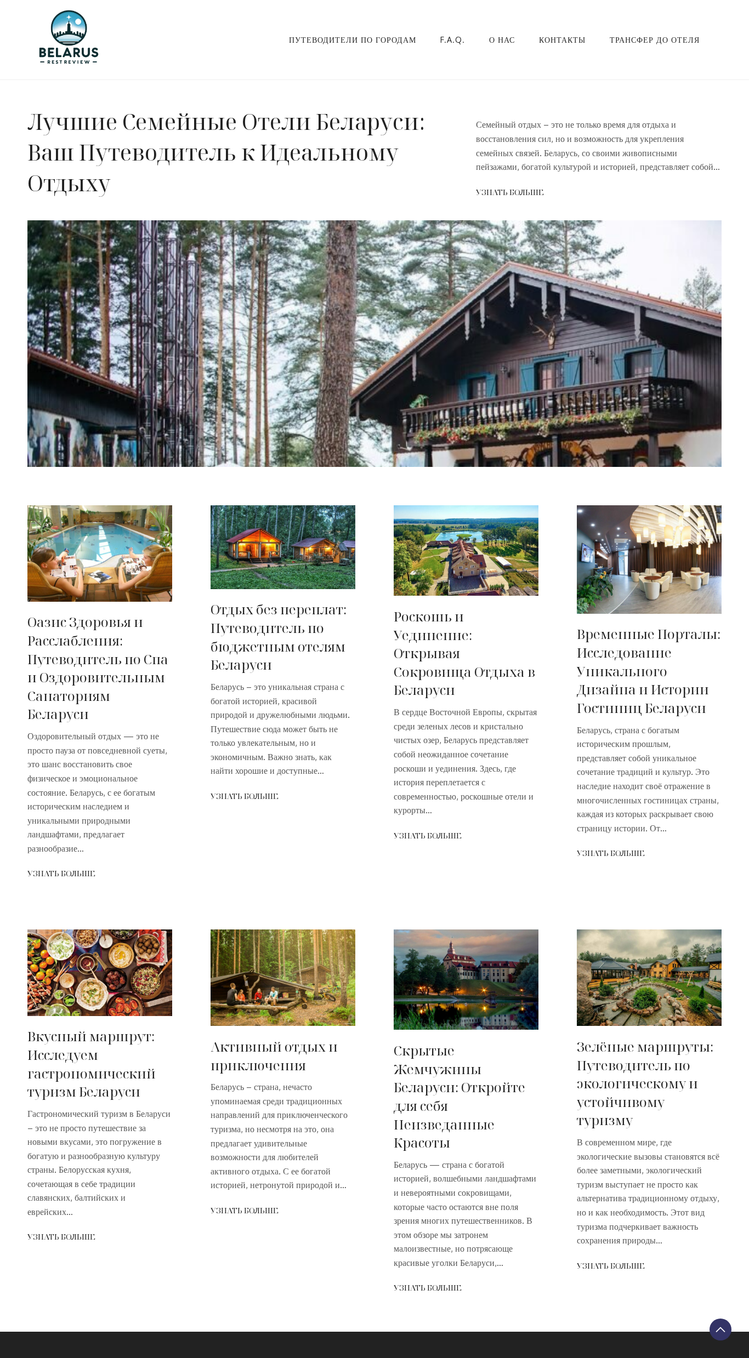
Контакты (562, 39)
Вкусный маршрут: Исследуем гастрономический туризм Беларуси (91, 1063)
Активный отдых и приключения (274, 1055)
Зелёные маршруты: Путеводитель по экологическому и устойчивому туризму (645, 1083)
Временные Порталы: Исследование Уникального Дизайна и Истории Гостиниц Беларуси (648, 670)
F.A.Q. (452, 39)
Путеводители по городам (352, 39)
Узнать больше (510, 192)
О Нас (502, 39)
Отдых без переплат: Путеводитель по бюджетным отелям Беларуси (279, 637)
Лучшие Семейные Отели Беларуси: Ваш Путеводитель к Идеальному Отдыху (226, 152)
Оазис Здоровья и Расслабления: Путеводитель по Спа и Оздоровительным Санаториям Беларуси (97, 668)
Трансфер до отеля (655, 39)
